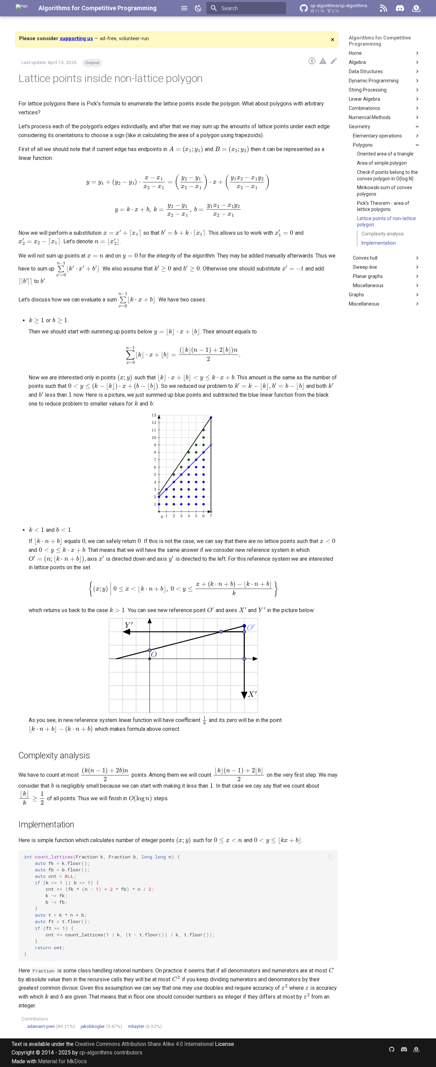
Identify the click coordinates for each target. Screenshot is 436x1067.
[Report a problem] (323, 61)
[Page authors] (312, 61)
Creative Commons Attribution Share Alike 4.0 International (144, 1044)
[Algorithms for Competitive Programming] (21, 8)
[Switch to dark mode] (198, 8)
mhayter (136, 1026)
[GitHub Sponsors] (416, 8)
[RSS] (383, 8)
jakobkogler (93, 1026)
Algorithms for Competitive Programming (97, 8)
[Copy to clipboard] (331, 857)
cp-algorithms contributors (110, 1052)
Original (92, 63)
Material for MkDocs (62, 1061)
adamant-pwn (41, 1026)
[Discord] (400, 8)
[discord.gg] (404, 1049)
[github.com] (391, 1049)
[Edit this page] (334, 61)
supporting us (76, 38)
